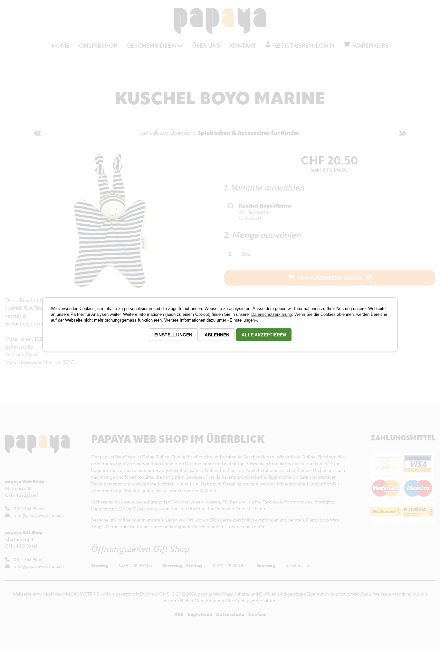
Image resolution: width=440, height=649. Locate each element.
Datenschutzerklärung (271, 314)
